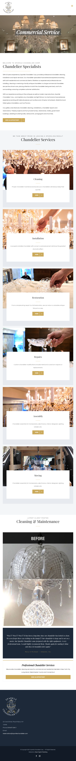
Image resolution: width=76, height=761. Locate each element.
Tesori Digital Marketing (41, 752)
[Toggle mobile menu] (72, 6)
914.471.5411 (12, 727)
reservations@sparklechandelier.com (15, 733)
